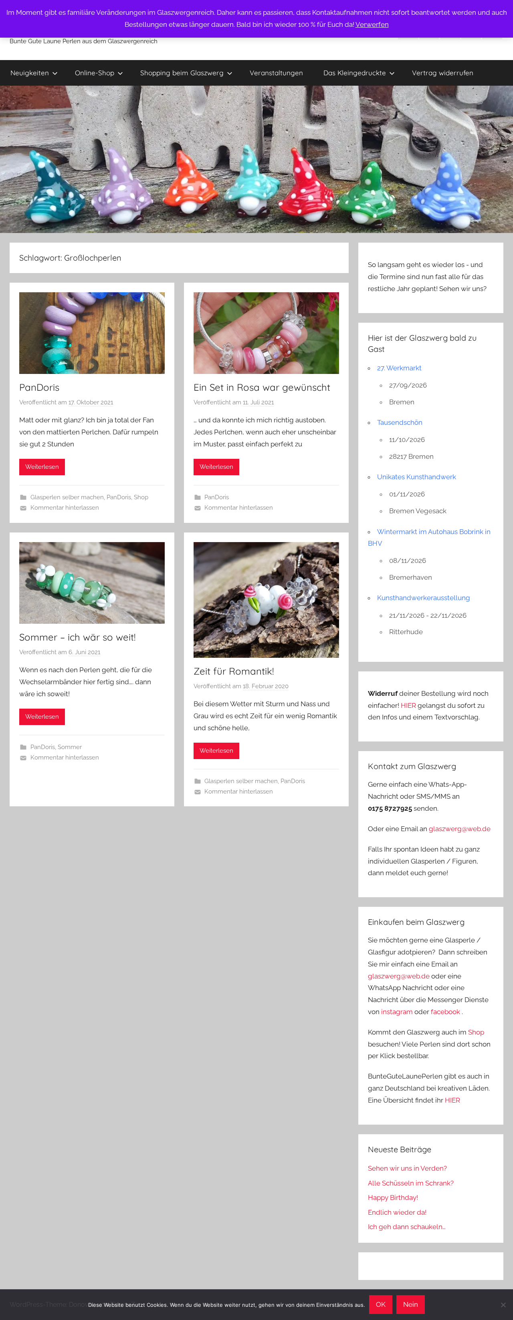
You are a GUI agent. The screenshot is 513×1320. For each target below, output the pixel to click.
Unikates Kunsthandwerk (416, 477)
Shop (141, 497)
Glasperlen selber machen (67, 497)
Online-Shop (94, 72)
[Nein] (503, 1305)
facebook (445, 1012)
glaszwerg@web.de (460, 829)
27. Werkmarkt (399, 368)
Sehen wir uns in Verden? (407, 1168)
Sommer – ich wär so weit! (77, 637)
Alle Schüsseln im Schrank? (411, 1183)
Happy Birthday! (393, 1197)
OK (381, 1304)
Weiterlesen (42, 466)
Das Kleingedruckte (354, 72)
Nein (410, 1304)
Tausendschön (399, 422)
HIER (409, 705)
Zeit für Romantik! (234, 671)
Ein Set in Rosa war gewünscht (262, 387)
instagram (397, 1012)
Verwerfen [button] (372, 24)
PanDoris (39, 387)
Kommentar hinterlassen (64, 507)
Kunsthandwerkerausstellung (423, 598)
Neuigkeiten (29, 72)
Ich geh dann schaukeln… (407, 1227)
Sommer (70, 747)
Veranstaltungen (276, 72)
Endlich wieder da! (397, 1212)
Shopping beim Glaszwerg (182, 72)
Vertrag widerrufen (442, 72)
